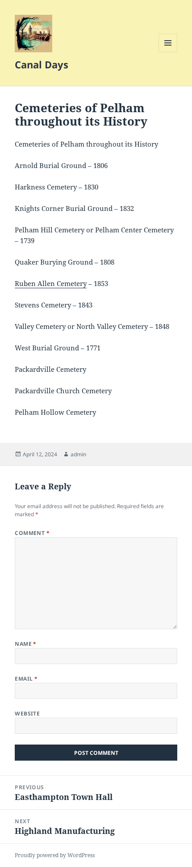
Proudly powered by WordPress (55, 855)
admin (78, 454)
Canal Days (41, 64)
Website (27, 713)
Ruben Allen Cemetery (51, 283)
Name (26, 644)
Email (26, 678)
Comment (32, 533)
